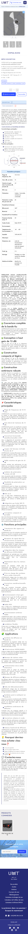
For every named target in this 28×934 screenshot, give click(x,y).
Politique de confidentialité (14, 925)
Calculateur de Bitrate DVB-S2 (14, 902)
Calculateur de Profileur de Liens (14, 900)
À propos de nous (14, 892)
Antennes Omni (14, 6)
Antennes (7, 6)
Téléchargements (14, 895)
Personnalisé (21, 94)
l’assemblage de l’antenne (18, 127)
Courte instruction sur (7, 127)
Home (2, 6)
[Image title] (14, 23)
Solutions (14, 889)
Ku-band (4, 81)
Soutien (14, 887)
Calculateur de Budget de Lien (14, 897)
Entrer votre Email (6, 851)
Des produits (14, 884)
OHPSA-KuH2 (22, 6)
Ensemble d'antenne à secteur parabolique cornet (13, 83)
